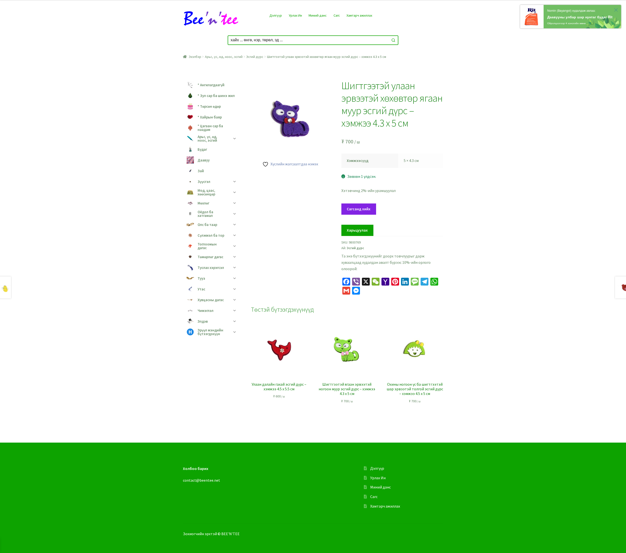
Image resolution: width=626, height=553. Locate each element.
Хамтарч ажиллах (359, 15)
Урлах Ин (295, 15)
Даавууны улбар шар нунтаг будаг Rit (580, 16)
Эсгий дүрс (254, 56)
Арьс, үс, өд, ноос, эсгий (224, 56)
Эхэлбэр (195, 56)
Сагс (337, 15)
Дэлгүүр (275, 15)
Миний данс (318, 15)
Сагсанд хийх (358, 208)
